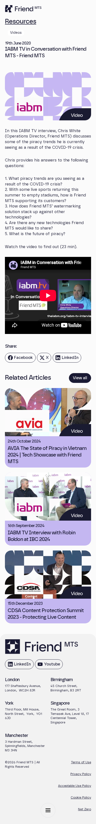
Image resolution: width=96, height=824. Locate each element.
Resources (20, 21)
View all (80, 378)
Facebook (20, 359)
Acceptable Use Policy (74, 786)
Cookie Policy (81, 797)
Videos (16, 32)
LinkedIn (66, 359)
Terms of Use (81, 762)
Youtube (48, 665)
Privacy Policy (80, 774)
